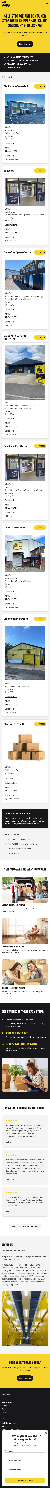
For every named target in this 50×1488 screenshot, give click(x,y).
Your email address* (13, 1460)
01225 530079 (11, 151)
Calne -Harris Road (14, 527)
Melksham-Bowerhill (16, 86)
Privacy (4, 1409)
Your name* (9, 1451)
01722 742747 (11, 232)
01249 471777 (11, 317)
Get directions (11, 143)
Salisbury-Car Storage (16, 446)
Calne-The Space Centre (17, 252)
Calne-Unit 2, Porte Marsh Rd (15, 337)
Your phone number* (13, 1470)
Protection (6, 1412)
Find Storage (25, 44)
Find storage (25, 1378)
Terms (4, 1406)
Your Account (7, 1402)
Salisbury (9, 170)
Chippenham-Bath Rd (16, 618)
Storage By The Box (15, 724)
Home (4, 1399)
